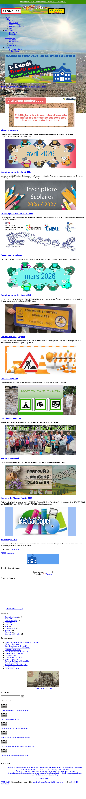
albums (47, 773)
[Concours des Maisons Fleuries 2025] (40, 494)
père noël (60, 773)
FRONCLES (5, 782)
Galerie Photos (14, 51)
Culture (7, 47)
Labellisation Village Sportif (13, 337)
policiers (39, 775)
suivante (17, 549)
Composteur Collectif (12, 668)
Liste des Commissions (16, 26)
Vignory (37, 773)
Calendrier (12, 40)
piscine (48, 771)
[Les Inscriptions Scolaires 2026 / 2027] (40, 209)
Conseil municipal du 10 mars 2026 (16, 295)
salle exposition (68, 773)
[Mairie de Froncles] (43, 564)
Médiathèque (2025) (9, 540)
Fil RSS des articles (7, 553)
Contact (11, 28)
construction (22, 771)
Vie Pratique (9, 30)
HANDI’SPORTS (45, 769)
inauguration (71, 767)
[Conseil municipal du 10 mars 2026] (40, 291)
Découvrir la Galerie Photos (43, 688)
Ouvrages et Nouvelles (16, 49)
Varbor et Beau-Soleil (10, 458)
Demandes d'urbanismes (11, 255)
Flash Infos (13, 32)
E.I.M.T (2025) (10, 667)
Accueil (7, 17)
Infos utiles (12, 34)
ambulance (54, 769)
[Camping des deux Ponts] (40, 414)
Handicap (55, 775)
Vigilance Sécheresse (9, 130)
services (32, 771)
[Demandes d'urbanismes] (40, 251)
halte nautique (62, 767)
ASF (10, 36)
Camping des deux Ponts (11, 418)
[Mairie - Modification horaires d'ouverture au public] (40, 83)
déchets (35, 767)
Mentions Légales (39, 782)
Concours (12, 45)
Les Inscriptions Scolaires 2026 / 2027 (17, 213)
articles (30, 769)
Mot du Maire (13, 23)
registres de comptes (14, 767)
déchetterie (58, 771)
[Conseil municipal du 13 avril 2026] (40, 168)
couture (44, 767)
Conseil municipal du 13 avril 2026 (16, 172)
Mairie (7, 19)
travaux (42, 773)
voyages (30, 767)
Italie (27, 771)
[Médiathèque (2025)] (40, 536)
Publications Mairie (15, 21)
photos (53, 771)
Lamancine (53, 773)
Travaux (12, 43)
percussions (20, 773)
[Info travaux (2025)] (40, 374)
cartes (26, 773)
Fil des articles (58, 782)
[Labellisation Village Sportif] (40, 333)
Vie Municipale (10, 38)
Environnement (14, 41)
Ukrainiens (42, 771)
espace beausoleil (52, 767)
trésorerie (24, 767)
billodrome (66, 771)
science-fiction (47, 775)
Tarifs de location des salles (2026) (16, 665)
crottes (37, 771)
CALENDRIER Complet (14, 609)
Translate (49, 574)
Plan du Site (49, 782)
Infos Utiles (9, 624)
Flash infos (8, 623)
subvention (31, 773)
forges (40, 767)
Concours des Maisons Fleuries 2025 (16, 498)
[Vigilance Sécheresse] (40, 126)
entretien (76, 773)
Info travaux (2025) (9, 378)
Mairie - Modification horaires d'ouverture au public (23, 87)
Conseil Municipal (15, 25)
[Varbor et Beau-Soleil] (40, 454)
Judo (59, 769)
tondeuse (36, 769)
